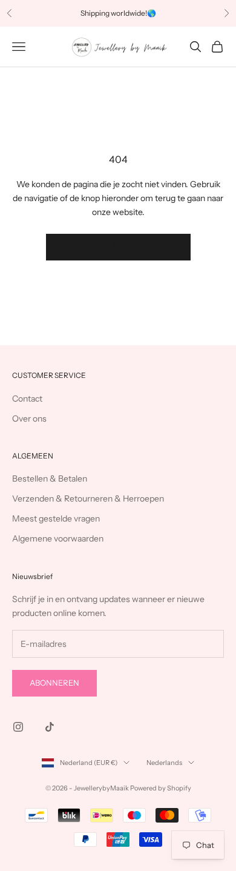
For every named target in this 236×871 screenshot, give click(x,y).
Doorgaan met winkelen (118, 246)
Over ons (29, 418)
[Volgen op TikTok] (50, 727)
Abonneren (54, 682)
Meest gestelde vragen (56, 518)
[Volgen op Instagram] (18, 727)
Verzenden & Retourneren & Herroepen (88, 498)
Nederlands (164, 762)
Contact (27, 398)
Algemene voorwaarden (57, 538)
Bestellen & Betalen (49, 478)
